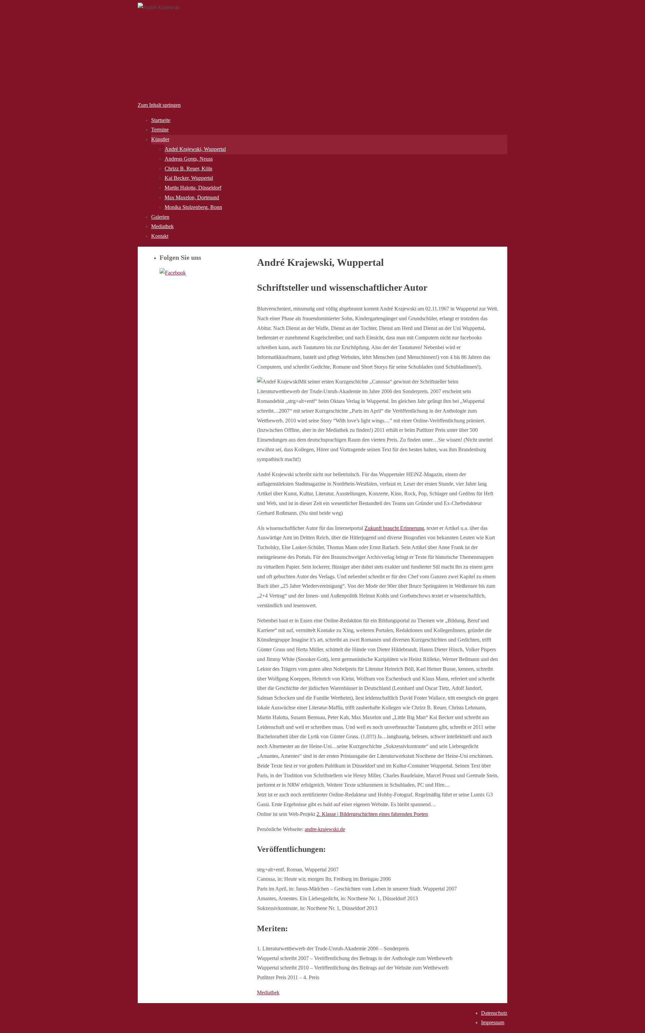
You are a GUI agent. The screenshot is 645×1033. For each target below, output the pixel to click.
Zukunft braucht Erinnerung (394, 528)
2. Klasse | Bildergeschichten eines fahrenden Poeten (372, 814)
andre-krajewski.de (325, 829)
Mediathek (268, 992)
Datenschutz (494, 1013)
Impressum (492, 1022)
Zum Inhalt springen (159, 105)
